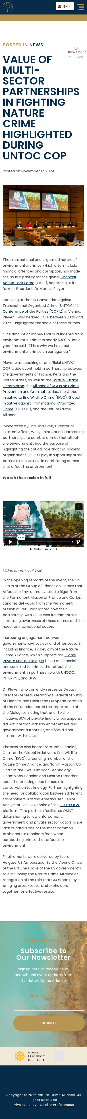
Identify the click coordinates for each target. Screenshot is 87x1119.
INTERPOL (11, 678)
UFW (32, 678)
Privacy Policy (25, 1105)
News (36, 45)
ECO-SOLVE (70, 804)
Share (78, 57)
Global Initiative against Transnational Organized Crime (41, 403)
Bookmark (77, 51)
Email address (43, 995)
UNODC (67, 672)
